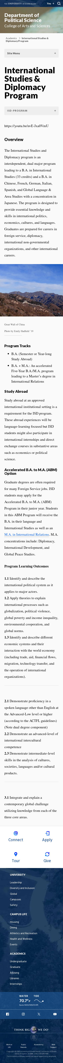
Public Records (23, 1046)
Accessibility (38, 1044)
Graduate (15, 967)
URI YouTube (55, 1014)
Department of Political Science (22, 17)
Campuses (15, 900)
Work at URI (9, 1046)
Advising (14, 973)
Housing (14, 922)
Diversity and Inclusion (22, 888)
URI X (39, 1014)
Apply (47, 840)
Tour (16, 861)
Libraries (14, 979)
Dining (13, 928)
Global (13, 894)
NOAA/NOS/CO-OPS (31, 1005)
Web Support (53, 1046)
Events (13, 945)
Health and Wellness (21, 939)
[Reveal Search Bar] (59, 3)
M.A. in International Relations (26, 534)
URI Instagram (23, 1014)
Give (47, 861)
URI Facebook (8, 1014)
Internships (16, 984)
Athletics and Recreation (23, 934)
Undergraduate (18, 962)
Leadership (16, 883)
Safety (13, 905)
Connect (15, 840)
